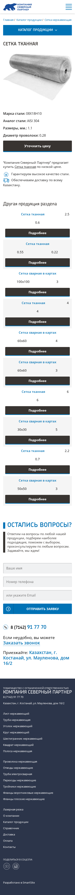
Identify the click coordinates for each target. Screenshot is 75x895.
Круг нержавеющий (16, 732)
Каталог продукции (15, 822)
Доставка (9, 834)
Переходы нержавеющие (19, 780)
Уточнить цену (37, 146)
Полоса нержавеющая (17, 751)
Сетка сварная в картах (37, 273)
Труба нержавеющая (16, 720)
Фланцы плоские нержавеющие (24, 799)
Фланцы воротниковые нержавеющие (28, 793)
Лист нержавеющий (16, 713)
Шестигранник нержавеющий (22, 738)
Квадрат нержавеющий (18, 745)
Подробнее (37, 233)
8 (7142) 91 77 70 (13, 697)
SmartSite (29, 882)
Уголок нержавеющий (17, 726)
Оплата (7, 841)
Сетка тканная (25, 167)
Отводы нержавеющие (18, 768)
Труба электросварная (17, 774)
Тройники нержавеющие (19, 786)
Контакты (9, 847)
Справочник (11, 828)
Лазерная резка (13, 809)
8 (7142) (28, 627)
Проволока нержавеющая (20, 761)
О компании (11, 816)
